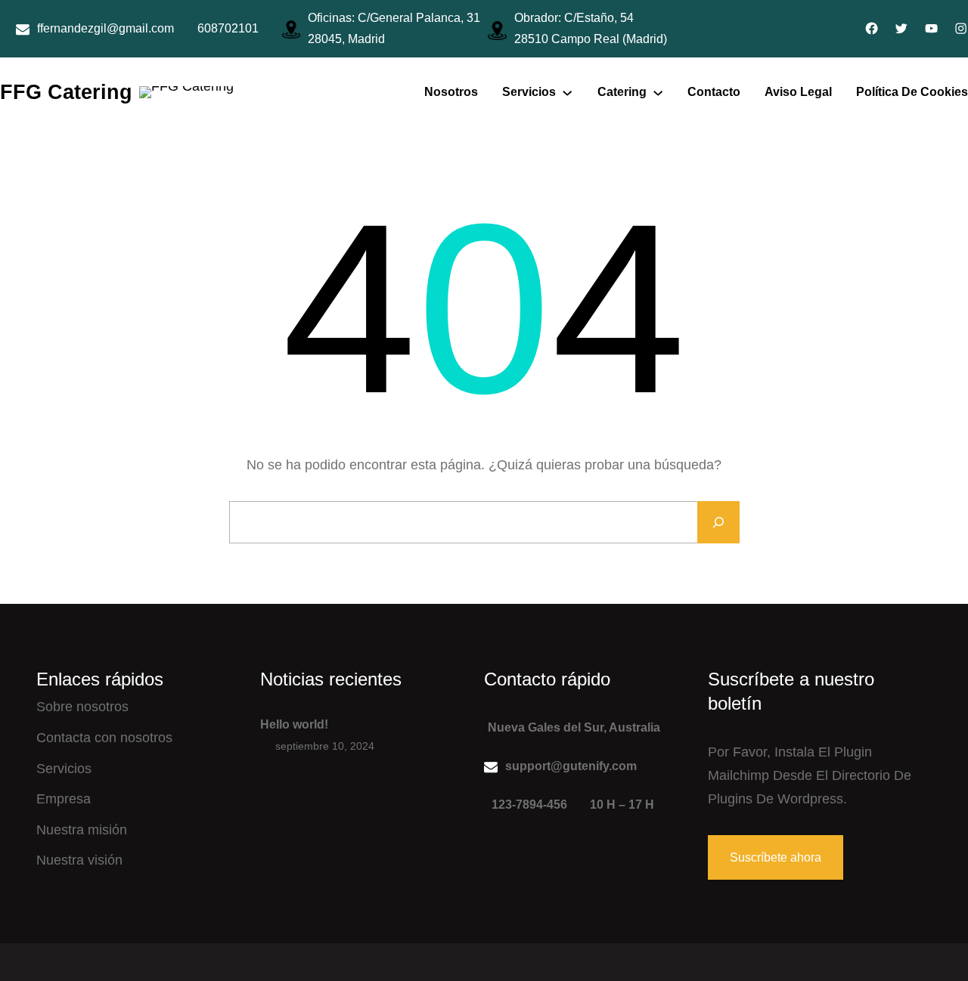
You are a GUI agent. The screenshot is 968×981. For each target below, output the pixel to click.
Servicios (64, 768)
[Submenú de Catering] (658, 92)
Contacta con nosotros (104, 737)
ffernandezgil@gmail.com (105, 28)
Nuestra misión (81, 829)
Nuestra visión (79, 860)
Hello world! (294, 724)
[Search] (718, 522)
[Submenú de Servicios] (567, 92)
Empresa (63, 798)
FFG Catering (66, 92)
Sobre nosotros (82, 706)
